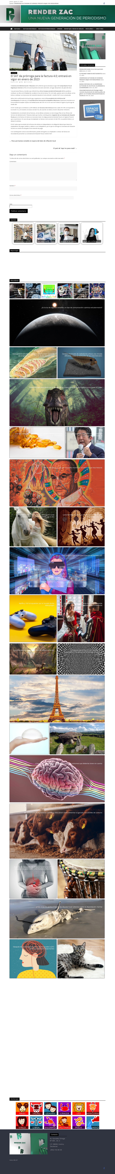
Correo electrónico (15, 195)
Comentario (13, 161)
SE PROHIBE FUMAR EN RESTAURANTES (90, 73)
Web (11, 204)
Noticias (17, 29)
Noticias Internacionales (46, 29)
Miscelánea (89, 29)
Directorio (99, 29)
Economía (14, 73)
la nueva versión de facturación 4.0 (54, 91)
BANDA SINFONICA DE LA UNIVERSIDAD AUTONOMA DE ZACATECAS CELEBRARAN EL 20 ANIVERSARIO (92, 85)
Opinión (59, 29)
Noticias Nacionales (29, 29)
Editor (21, 82)
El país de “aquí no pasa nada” (65, 148)
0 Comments (29, 82)
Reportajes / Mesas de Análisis (74, 29)
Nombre (12, 185)
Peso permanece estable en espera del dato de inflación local (33, 141)
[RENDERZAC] (57, 6)
